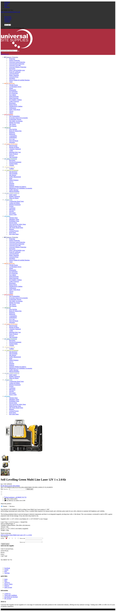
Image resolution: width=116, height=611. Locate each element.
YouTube (7, 7)
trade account (8, 587)
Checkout (7, 21)
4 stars (9, 538)
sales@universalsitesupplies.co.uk (10, 12)
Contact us (7, 593)
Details (5, 506)
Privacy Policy (8, 584)
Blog (5, 581)
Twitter (6, 4)
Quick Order (8, 18)
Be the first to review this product (10, 485)
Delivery (6, 586)
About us (7, 582)
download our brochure (11, 597)
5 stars (6, 538)
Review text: (22, 542)
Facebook (7, 2)
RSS (5, 5)
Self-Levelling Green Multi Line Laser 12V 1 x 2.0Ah (16, 535)
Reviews (12, 506)
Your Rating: (4, 536)
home (6, 579)
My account (7, 16)
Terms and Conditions (10, 595)
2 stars (15, 538)
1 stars (18, 538)
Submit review (5, 544)
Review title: (22, 538)
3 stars (12, 538)
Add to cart (30, 489)
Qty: (2, 489)
